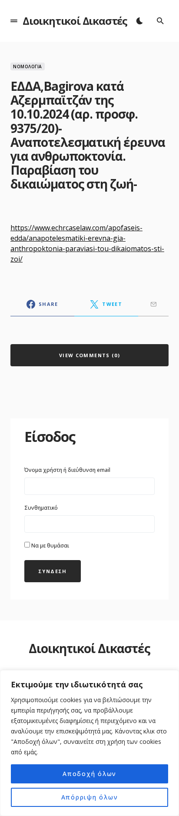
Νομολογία (27, 66)
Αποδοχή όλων (89, 774)
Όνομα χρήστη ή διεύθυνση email (67, 470)
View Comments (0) (89, 355)
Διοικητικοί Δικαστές (75, 20)
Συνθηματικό (41, 507)
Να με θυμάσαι (49, 545)
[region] (89, 743)
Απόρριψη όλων (89, 797)
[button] (14, 20)
